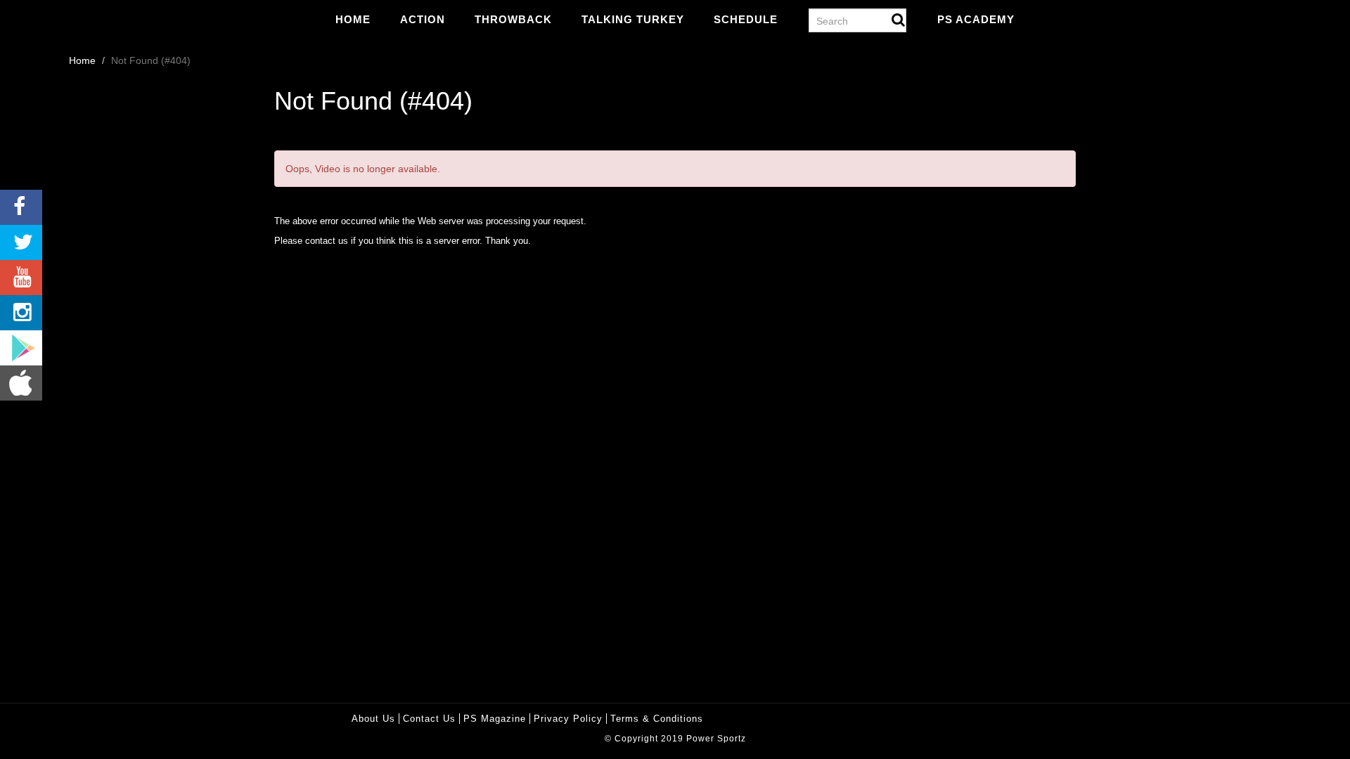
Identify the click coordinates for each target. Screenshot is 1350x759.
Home (353, 19)
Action (422, 19)
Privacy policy (568, 718)
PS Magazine (494, 718)
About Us (373, 718)
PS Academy (976, 19)
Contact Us (429, 718)
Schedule (746, 19)
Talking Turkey (632, 19)
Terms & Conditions (656, 718)
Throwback (513, 19)
